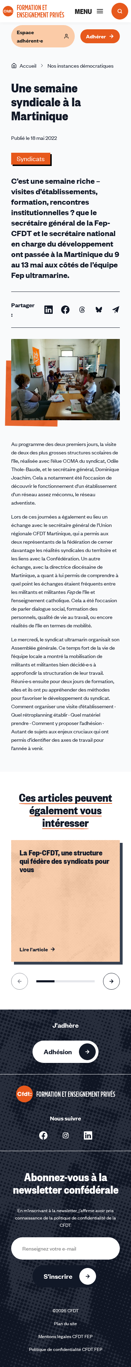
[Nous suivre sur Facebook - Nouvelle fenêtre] (43, 1135)
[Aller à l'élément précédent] (19, 981)
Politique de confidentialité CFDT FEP (65, 1349)
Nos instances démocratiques (81, 65)
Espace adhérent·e (30, 36)
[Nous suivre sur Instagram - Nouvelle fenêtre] (65, 1135)
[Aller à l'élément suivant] (111, 981)
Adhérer (96, 36)
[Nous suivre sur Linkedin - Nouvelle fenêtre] (88, 1135)
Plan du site (65, 1323)
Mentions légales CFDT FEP (65, 1336)
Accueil (28, 65)
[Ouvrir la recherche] (119, 11)
